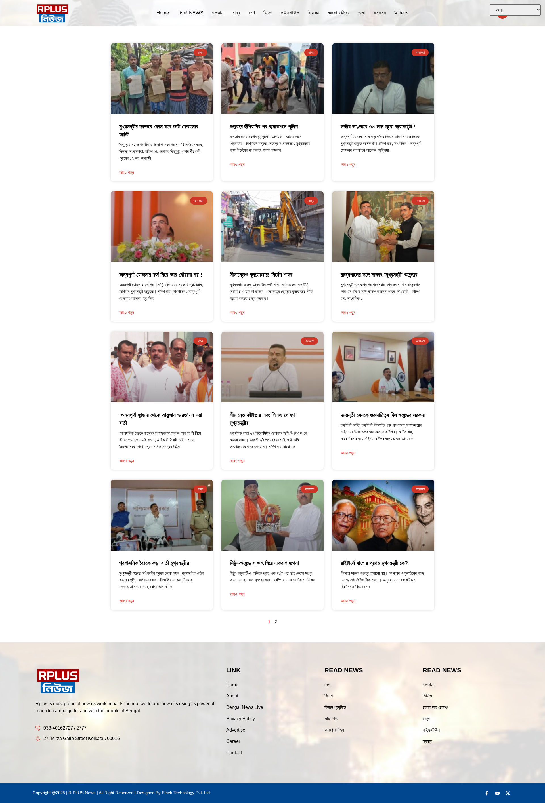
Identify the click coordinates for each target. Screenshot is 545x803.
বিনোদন (313, 13)
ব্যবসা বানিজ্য (338, 13)
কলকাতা (218, 13)
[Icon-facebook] (486, 793)
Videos (401, 13)
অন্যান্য (379, 13)
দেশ (252, 13)
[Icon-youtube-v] (497, 793)
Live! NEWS (190, 13)
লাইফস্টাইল (290, 13)
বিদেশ (267, 13)
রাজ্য (236, 13)
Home (162, 13)
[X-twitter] (507, 793)
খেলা (361, 13)
